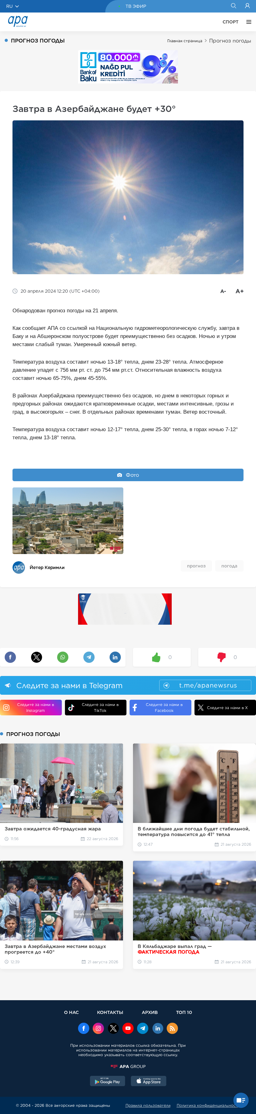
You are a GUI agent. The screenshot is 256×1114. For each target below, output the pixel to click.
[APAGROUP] (128, 1066)
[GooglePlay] (108, 1082)
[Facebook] (83, 1029)
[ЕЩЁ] (247, 22)
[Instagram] (98, 1029)
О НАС (71, 1012)
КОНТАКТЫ (110, 1012)
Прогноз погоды (230, 41)
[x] (113, 1029)
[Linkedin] (157, 1029)
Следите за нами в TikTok (100, 707)
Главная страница (184, 40)
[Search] (233, 6)
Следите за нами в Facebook (164, 707)
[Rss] (172, 1029)
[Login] (247, 6)
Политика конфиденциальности (208, 1105)
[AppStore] (148, 1082)
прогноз (196, 565)
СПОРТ (231, 21)
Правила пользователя (148, 1105)
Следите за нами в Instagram (35, 707)
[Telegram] (142, 1029)
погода (229, 565)
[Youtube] (128, 1029)
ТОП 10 (184, 1012)
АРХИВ (150, 1012)
